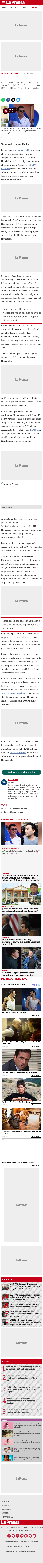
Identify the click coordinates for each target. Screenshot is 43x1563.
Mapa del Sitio (11, 1551)
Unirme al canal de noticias (23, 772)
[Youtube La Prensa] (22, 1536)
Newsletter (30, 1547)
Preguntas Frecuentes (27, 1551)
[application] (21, 833)
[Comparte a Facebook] (8, 100)
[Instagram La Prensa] (17, 1536)
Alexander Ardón (21, 150)
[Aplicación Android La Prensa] (30, 1536)
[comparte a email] (18, 100)
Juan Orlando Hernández (13, 693)
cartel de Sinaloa (18, 752)
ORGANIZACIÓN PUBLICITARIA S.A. (21, 1531)
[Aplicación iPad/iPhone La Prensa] (26, 1536)
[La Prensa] (10, 1522)
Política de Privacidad (29, 1542)
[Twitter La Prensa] (13, 1536)
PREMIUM (6, 1509)
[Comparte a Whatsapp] (3, 100)
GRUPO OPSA (7, 1517)
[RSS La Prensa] (34, 1536)
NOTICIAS (6, 1501)
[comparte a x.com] (13, 100)
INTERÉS (6, 1505)
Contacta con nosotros (15, 1547)
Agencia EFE (28, 73)
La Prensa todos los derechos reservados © (21, 1527)
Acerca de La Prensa (11, 1542)
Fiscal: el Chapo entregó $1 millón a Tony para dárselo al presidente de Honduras (21, 624)
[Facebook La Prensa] (9, 1536)
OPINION (5, 1513)
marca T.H (35, 429)
